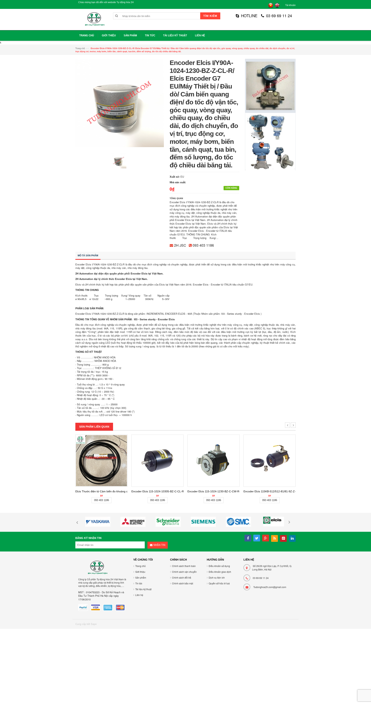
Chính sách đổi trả (181, 577)
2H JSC (180, 245)
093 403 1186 (203, 245)
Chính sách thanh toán (184, 566)
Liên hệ (139, 595)
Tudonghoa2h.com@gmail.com (269, 587)
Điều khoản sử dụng (219, 566)
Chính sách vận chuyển (184, 571)
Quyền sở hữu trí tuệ (219, 583)
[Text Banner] (270, 141)
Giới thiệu (140, 571)
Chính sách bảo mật (182, 583)
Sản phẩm (140, 577)
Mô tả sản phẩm (88, 255)
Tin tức (138, 583)
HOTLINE (249, 15)
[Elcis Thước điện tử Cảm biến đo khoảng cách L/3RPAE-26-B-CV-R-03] (101, 460)
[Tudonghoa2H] (94, 21)
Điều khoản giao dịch (220, 571)
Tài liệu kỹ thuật (143, 589)
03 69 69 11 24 (279, 15)
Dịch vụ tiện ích (217, 577)
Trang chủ (80, 48)
